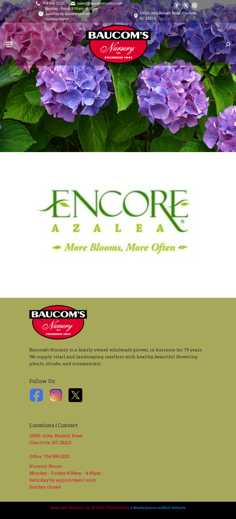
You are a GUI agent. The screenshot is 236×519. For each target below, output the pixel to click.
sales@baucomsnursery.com (99, 3)
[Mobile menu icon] (9, 44)
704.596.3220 (53, 3)
